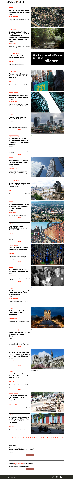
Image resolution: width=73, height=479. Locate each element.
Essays (49, 1)
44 (41, 438)
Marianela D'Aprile (14, 81)
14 (34, 437)
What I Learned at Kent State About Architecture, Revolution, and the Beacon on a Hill (19, 141)
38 (29, 438)
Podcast (16, 245)
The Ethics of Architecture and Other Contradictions (18, 96)
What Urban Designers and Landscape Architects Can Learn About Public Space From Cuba (19, 419)
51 (56, 438)
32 (16, 438)
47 (47, 438)
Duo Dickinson (13, 61)
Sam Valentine (13, 426)
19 (43, 437)
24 (53, 437)
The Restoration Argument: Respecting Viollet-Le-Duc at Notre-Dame (19, 292)
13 (32, 437)
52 (58, 438)
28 (62, 437)
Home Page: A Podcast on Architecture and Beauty (18, 248)
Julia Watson (13, 43)
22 (49, 437)
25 (55, 437)
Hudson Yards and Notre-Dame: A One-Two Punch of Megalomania (19, 162)
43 (39, 438)
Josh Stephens (13, 212)
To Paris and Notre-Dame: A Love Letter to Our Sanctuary (19, 312)
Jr (10, 404)
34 (20, 438)
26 (57, 437)
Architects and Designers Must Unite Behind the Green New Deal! (19, 75)
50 (54, 438)
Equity (15, 93)
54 (62, 438)
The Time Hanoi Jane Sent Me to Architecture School (19, 270)
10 (26, 437)
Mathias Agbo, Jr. (15, 404)
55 (34, 440)
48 (50, 438)
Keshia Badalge (13, 318)
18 (41, 437)
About (40, 1)
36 (24, 438)
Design (11, 8)
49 (52, 438)
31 (14, 438)
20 (45, 437)
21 (47, 437)
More (19, 22)
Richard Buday (13, 148)
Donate (63, 1)
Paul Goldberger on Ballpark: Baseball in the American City (18, 228)
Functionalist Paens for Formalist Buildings (17, 118)
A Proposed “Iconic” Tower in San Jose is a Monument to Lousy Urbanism (19, 206)
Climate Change (13, 29)
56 (36, 440)
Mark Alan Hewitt (14, 16)
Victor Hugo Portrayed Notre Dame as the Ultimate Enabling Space (19, 185)
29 (10, 438)
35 (22, 438)
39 (31, 438)
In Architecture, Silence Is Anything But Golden (18, 56)
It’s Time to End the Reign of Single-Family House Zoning (19, 11)
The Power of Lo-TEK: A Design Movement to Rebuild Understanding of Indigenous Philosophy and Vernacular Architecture (19, 35)
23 (51, 437)
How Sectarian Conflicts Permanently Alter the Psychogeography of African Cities (19, 398)
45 (43, 438)
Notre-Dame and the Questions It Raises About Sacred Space (18, 375)
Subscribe (45, 1)
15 (36, 437)
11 (28, 437)
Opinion (54, 1)
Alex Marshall (13, 340)
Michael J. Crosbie (14, 101)
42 (37, 438)
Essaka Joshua (13, 190)
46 (45, 438)
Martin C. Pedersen (14, 233)
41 (35, 438)
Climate (58, 1)
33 (18, 438)
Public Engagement (14, 53)
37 (27, 438)
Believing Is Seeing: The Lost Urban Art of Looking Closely (19, 334)
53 (60, 438)
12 (30, 437)
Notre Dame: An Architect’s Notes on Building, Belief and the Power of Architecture (19, 354)
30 (12, 438)
